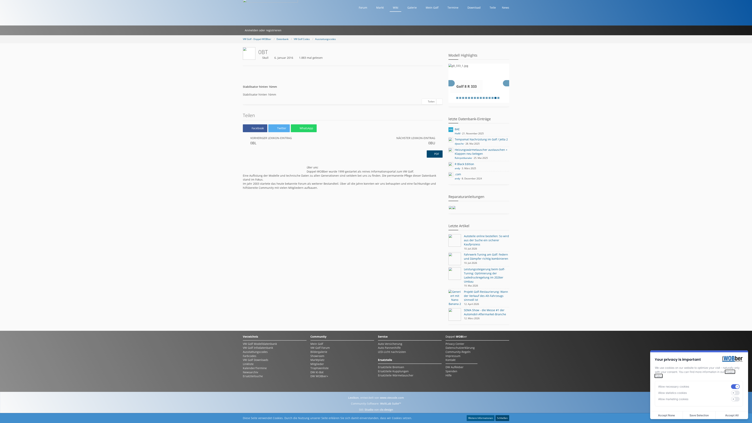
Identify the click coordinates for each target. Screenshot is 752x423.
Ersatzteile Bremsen (391, 367)
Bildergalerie (318, 352)
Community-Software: (376, 403)
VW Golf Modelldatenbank (260, 344)
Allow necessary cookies (673, 386)
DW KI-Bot (317, 372)
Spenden (451, 371)
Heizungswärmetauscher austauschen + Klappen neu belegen (481, 152)
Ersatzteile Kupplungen (393, 371)
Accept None (666, 415)
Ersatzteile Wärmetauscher (395, 375)
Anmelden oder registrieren (263, 30)
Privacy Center (455, 344)
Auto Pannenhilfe (389, 348)
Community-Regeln (458, 352)
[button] (255, 128)
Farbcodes (249, 356)
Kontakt (451, 360)
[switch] (735, 386)
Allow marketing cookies (673, 399)
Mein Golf (316, 344)
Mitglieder (317, 364)
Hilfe (449, 375)
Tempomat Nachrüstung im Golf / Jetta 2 (481, 139)
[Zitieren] (439, 102)
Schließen (502, 418)
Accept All (732, 415)
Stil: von (376, 409)
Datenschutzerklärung (460, 348)
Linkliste (248, 364)
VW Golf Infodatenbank (258, 348)
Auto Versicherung (390, 344)
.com (458, 174)
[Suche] (288, 30)
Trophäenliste (319, 368)
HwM (457, 133)
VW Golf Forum (320, 348)
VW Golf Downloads (255, 360)
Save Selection (699, 415)
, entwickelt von (376, 398)
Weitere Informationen (480, 418)
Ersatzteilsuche (253, 376)
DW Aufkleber (455, 367)
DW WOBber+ (319, 376)
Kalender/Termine (255, 368)
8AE (457, 129)
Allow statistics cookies (672, 392)
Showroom (317, 356)
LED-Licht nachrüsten (392, 352)
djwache (459, 143)
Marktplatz (317, 360)
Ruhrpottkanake (463, 158)
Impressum (453, 356)
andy (457, 168)
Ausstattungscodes (255, 352)
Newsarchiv (250, 372)
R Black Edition (464, 164)
